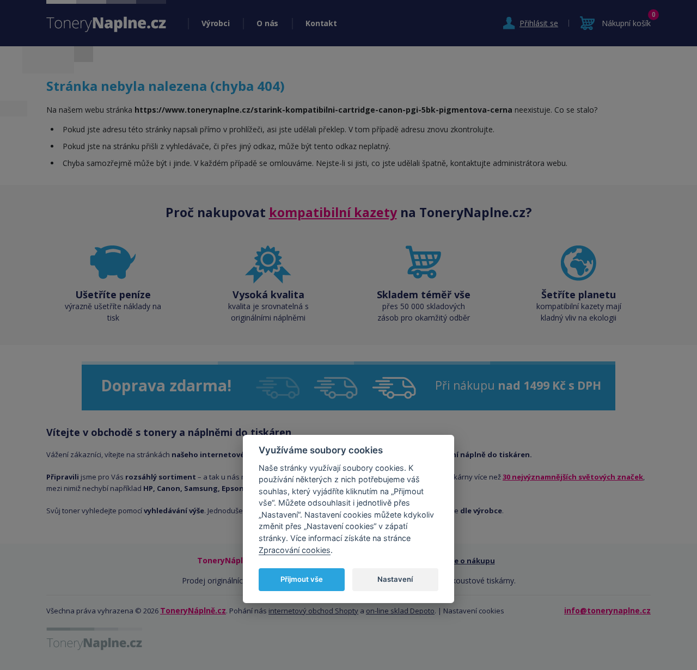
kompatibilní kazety (333, 212)
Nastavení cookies (473, 611)
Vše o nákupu (471, 560)
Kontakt (321, 23)
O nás (267, 23)
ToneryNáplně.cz (193, 610)
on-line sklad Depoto (400, 611)
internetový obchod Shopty (313, 611)
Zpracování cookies (295, 550)
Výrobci (215, 23)
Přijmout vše (301, 579)
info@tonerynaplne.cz (607, 610)
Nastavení (395, 579)
